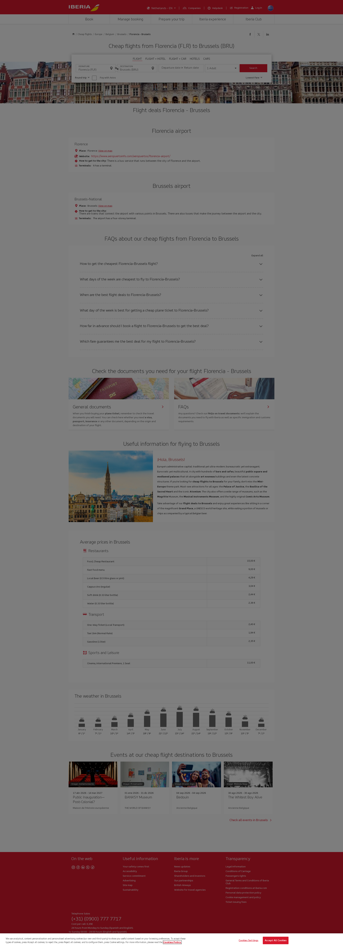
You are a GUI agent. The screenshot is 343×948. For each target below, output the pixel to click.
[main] (171, 940)
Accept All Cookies (276, 940)
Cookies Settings (248, 940)
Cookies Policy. (172, 942)
